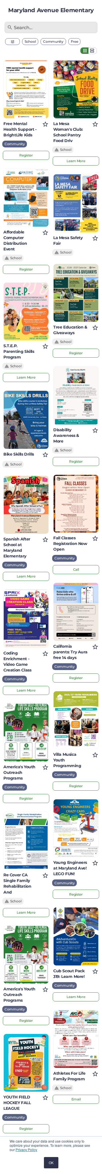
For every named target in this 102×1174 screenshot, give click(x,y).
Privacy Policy (26, 1149)
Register (26, 155)
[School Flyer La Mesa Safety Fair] (76, 203)
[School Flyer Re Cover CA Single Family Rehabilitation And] (26, 841)
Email (76, 1099)
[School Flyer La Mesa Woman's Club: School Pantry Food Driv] (76, 89)
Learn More (26, 377)
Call (76, 569)
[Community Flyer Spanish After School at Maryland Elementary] (26, 505)
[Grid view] (84, 50)
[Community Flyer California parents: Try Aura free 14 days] (76, 612)
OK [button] (51, 1162)
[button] (12, 41)
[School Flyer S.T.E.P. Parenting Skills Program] (26, 311)
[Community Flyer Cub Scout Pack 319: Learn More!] (76, 936)
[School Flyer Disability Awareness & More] (76, 395)
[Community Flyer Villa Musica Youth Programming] (76, 720)
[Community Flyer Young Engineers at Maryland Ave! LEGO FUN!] (76, 828)
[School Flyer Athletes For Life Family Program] (76, 1039)
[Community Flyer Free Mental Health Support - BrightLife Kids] (26, 89)
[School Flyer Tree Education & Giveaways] (76, 293)
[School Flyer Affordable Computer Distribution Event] (26, 197)
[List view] (92, 50)
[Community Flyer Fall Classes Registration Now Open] (76, 504)
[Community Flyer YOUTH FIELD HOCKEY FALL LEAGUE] (26, 1063)
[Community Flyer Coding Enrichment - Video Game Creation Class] (26, 618)
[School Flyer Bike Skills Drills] (26, 419)
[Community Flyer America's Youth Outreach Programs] (26, 732)
